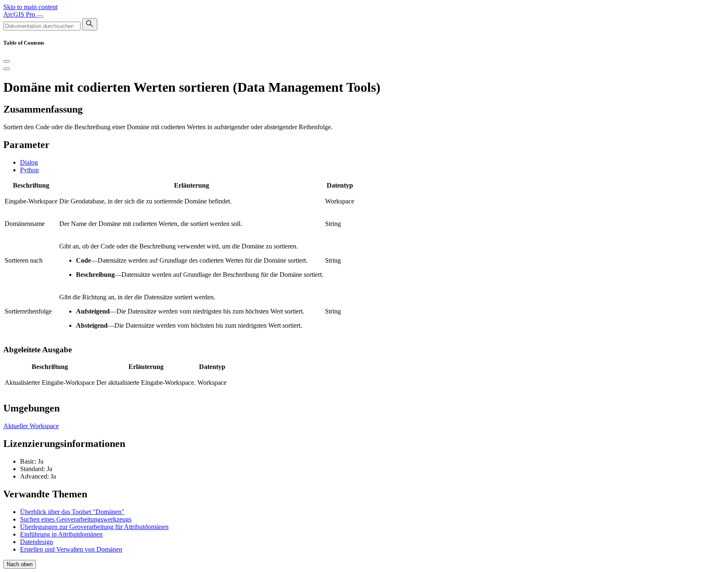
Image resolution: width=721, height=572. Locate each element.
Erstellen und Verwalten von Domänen (71, 549)
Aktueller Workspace (31, 425)
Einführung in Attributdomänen (61, 534)
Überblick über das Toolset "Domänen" (72, 511)
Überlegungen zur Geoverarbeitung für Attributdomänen (94, 526)
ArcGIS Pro (20, 14)
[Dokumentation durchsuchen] (89, 24)
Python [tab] (29, 169)
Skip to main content (30, 6)
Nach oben (20, 564)
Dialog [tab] (29, 162)
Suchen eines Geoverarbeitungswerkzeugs (75, 519)
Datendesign (36, 541)
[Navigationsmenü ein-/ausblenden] (40, 16)
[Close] (6, 61)
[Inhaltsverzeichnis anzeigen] (6, 69)
